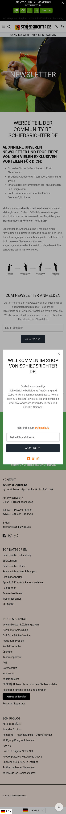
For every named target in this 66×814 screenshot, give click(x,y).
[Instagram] (33, 458)
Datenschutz (42, 427)
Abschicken (33, 448)
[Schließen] (58, 353)
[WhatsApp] (38, 458)
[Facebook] (28, 458)
